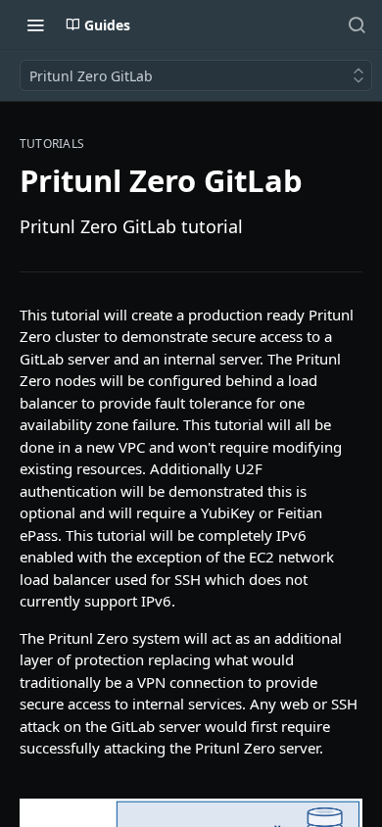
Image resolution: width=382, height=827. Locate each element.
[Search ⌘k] (356, 24)
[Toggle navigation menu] (35, 24)
